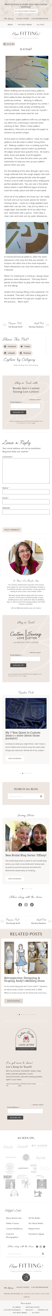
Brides (16, 365)
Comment (7, 457)
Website (6, 508)
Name (5, 488)
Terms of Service (27, 423)
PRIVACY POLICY (40, 1294)
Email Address (16, 402)
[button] (10, 346)
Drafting (21, 365)
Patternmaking (33, 365)
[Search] (41, 796)
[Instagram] (26, 905)
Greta (26, 365)
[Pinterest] (32, 905)
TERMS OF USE (29, 1294)
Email (5, 498)
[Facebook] (20, 905)
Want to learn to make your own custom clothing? (26, 5)
